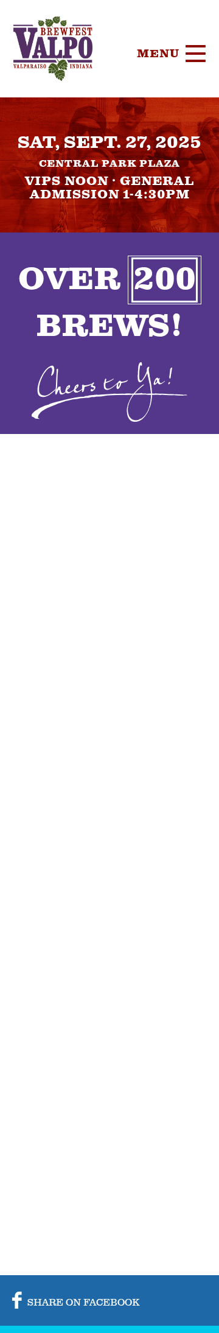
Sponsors (171, 234)
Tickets (164, 143)
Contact (166, 325)
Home (154, 112)
